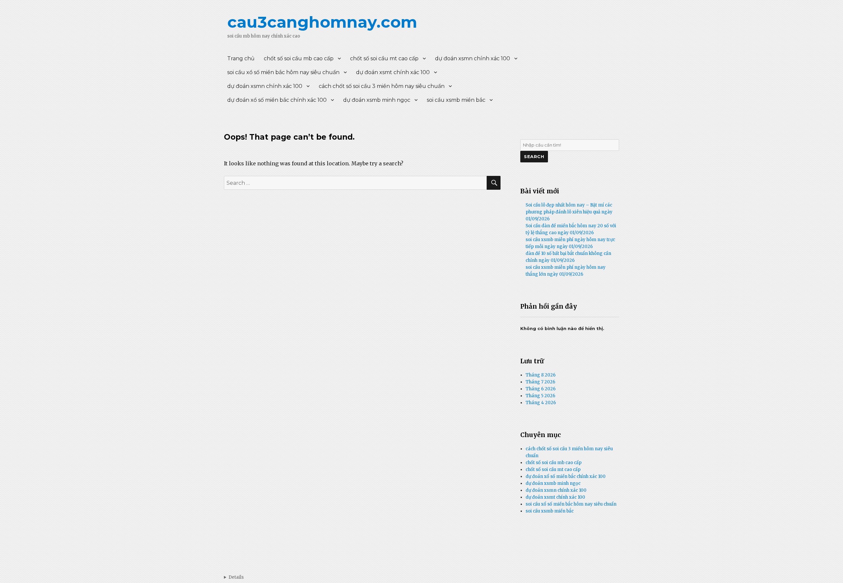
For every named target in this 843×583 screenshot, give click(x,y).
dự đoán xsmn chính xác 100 (472, 58)
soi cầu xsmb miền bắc (456, 100)
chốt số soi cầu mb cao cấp (299, 58)
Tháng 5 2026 (540, 396)
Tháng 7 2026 (540, 382)
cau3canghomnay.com (322, 22)
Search (534, 156)
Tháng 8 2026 (541, 375)
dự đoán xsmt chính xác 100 (393, 72)
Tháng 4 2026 (541, 402)
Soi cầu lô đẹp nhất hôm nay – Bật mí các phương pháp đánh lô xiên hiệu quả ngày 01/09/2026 (569, 212)
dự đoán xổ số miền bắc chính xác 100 (277, 100)
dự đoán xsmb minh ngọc (376, 100)
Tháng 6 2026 (541, 389)
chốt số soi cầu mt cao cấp (384, 58)
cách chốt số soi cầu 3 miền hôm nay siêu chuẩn (382, 86)
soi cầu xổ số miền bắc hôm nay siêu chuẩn (283, 72)
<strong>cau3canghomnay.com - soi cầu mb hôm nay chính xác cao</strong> (234, 577)
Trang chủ (241, 58)
